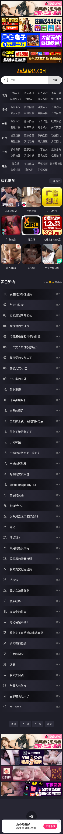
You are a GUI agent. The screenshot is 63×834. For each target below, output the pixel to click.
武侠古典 (56, 149)
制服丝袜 (15, 127)
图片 (4, 138)
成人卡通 (43, 121)
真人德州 (29, 93)
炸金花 (29, 99)
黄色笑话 (43, 155)
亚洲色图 (29, 135)
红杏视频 (15, 169)
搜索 (55, 80)
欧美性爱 (56, 121)
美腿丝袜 (15, 141)
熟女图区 (43, 141)
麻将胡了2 (15, 99)
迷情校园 (15, 155)
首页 (13, 723)
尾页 (49, 723)
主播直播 (43, 113)
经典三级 (29, 127)
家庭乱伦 (29, 149)
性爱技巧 (56, 155)
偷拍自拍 (29, 121)
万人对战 (43, 93)
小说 (4, 152)
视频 (4, 110)
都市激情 (15, 149)
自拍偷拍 (29, 107)
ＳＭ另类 (56, 113)
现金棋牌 (43, 99)
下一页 (37, 723)
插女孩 (15, 163)
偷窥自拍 (15, 135)
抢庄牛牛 (56, 99)
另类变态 (56, 127)
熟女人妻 (15, 113)
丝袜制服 (29, 113)
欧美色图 (43, 135)
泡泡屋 (29, 169)
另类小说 (29, 155)
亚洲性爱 (15, 121)
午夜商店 (29, 163)
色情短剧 (43, 169)
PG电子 (16, 93)
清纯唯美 (29, 141)
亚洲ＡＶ (15, 107)
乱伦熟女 (43, 127)
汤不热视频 (56, 163)
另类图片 (56, 141)
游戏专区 (56, 93)
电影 (4, 124)
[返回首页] (58, 826)
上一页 (25, 723)
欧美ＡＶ (43, 107)
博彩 (4, 96)
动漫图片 (56, 135)
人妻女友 (43, 149)
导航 (4, 166)
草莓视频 (43, 163)
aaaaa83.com (31, 71)
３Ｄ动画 (56, 107)
